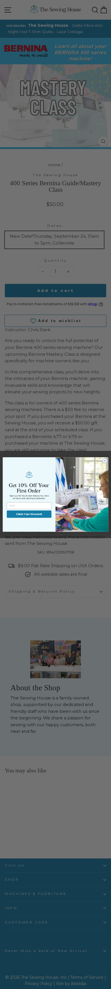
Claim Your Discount (29, 514)
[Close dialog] (104, 460)
